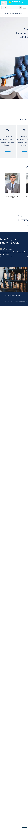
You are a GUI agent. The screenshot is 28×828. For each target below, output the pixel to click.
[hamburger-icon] (24, 8)
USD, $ (3, 2)
